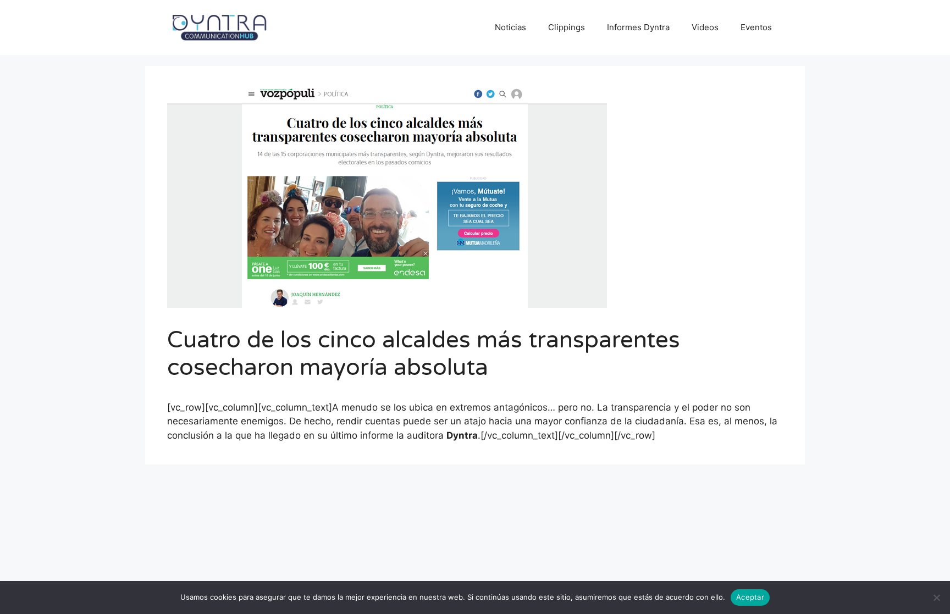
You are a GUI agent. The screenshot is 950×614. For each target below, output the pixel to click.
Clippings (566, 27)
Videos (705, 27)
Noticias (510, 27)
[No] (936, 597)
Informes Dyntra (638, 27)
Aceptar (750, 597)
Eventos (756, 27)
